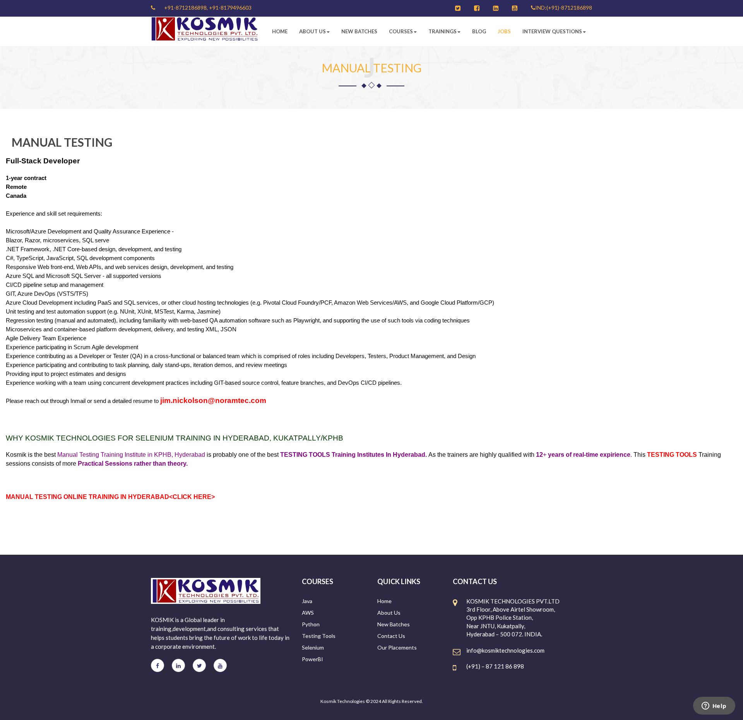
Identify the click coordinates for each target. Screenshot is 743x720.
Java (307, 601)
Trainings (442, 31)
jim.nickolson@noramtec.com (213, 400)
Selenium (313, 647)
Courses (401, 31)
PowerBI (312, 659)
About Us (312, 31)
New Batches (359, 31)
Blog (479, 31)
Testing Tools (319, 636)
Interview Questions (552, 31)
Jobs (504, 31)
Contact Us (391, 636)
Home (280, 31)
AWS (308, 612)
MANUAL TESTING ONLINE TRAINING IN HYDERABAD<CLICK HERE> (110, 497)
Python (311, 624)
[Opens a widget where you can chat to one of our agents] (714, 706)
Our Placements (397, 647)
